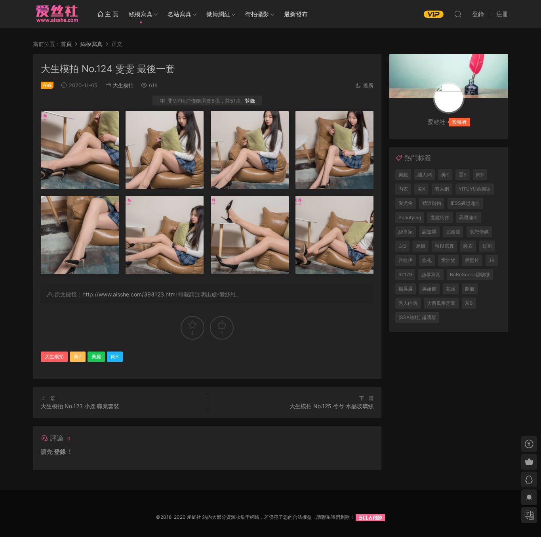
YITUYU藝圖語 (475, 189)
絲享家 (405, 232)
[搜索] (458, 14)
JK (492, 260)
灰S (469, 303)
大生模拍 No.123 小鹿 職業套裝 (80, 406)
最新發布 (296, 14)
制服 (469, 289)
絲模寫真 (140, 14)
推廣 (368, 85)
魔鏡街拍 (440, 217)
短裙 (487, 246)
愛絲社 (56, 14)
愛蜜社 (472, 260)
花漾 (450, 289)
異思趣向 (468, 217)
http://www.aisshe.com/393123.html (129, 294)
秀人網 (442, 189)
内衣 (403, 189)
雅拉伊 (405, 260)
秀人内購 (407, 303)
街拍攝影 (257, 14)
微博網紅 (218, 14)
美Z (78, 356)
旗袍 (427, 260)
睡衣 (468, 246)
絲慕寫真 (430, 274)
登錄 (250, 100)
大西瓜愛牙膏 (441, 303)
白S (402, 246)
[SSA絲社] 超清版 (417, 317)
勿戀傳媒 (479, 232)
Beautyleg (409, 217)
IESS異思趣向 (465, 203)
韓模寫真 (444, 246)
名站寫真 (179, 14)
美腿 (96, 356)
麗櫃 (420, 246)
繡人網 (424, 175)
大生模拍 (123, 85)
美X (421, 189)
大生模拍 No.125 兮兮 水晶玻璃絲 (331, 406)
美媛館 (429, 289)
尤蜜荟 (453, 232)
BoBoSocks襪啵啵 (470, 274)
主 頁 (110, 14)
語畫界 (429, 232)
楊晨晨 (405, 289)
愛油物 (448, 260)
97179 (405, 274)
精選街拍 (431, 203)
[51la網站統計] (370, 517)
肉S (115, 356)
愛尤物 (405, 203)
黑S (463, 175)
